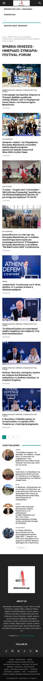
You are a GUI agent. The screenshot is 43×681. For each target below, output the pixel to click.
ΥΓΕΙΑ (24, 672)
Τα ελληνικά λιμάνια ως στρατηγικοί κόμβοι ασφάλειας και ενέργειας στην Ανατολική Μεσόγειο (20, 331)
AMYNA (4, 281)
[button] (4, 3)
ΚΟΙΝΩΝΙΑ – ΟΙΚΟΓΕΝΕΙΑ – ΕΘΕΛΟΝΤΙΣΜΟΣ (20, 667)
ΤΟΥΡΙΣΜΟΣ (33, 669)
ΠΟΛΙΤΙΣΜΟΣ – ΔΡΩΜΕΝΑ (12, 672)
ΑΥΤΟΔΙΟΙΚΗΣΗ (7, 139)
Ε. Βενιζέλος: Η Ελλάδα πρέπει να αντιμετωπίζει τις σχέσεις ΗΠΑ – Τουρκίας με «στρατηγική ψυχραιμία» (20, 421)
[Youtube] (36, 651)
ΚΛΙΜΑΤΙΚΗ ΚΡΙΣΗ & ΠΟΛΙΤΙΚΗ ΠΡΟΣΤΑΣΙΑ (20, 662)
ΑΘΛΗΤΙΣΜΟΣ (7, 186)
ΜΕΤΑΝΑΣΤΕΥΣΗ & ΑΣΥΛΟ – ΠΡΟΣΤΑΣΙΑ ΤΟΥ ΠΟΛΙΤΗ (21, 664)
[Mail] (18, 651)
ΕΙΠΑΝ (17, 484)
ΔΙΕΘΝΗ (18, 449)
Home (4, 37)
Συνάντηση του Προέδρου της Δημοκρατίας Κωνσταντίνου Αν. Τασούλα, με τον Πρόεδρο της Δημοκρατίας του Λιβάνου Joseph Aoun (28, 476)
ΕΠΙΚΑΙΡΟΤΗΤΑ (20, 660)
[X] (30, 651)
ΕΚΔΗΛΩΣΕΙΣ (7, 59)
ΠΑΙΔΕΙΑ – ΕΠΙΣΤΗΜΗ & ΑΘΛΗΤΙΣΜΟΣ (16, 669)
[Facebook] (6, 651)
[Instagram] (12, 651)
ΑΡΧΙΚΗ (11, 660)
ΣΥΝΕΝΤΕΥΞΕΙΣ (17, 59)
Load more (20, 548)
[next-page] (18, 437)
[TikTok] (24, 651)
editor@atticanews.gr (26, 635)
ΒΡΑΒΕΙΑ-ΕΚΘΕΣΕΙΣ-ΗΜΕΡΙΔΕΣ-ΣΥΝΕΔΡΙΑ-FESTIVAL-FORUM (19, 90)
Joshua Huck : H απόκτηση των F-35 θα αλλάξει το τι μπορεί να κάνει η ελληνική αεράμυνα (21, 287)
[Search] (40, 3)
